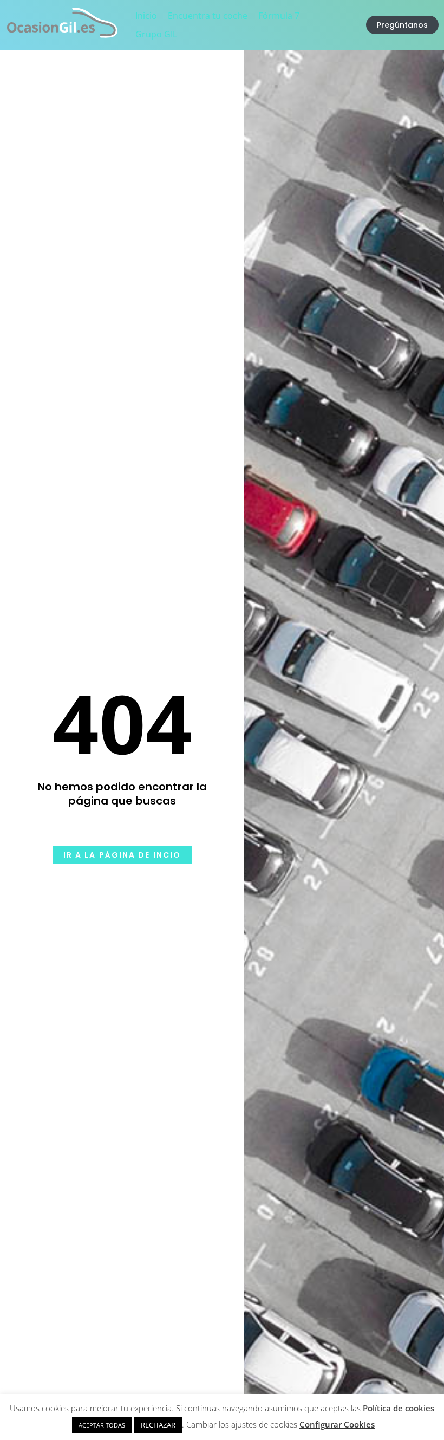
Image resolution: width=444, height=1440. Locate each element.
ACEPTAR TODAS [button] (102, 1425)
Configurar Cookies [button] (337, 1424)
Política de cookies (398, 1408)
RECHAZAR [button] (158, 1425)
